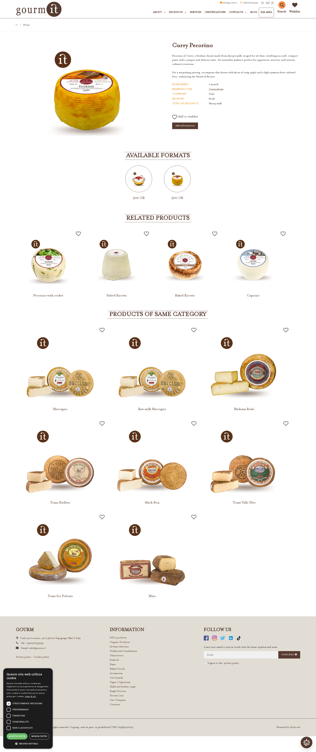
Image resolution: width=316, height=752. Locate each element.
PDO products (118, 637)
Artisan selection (119, 646)
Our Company (118, 700)
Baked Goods (117, 669)
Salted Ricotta (117, 295)
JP (272, 2)
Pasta (113, 664)
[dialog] (28, 708)
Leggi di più (30, 696)
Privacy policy (23, 657)
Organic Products (120, 642)
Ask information (185, 125)
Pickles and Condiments (123, 651)
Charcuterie (116, 655)
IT (262, 2)
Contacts (115, 704)
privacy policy (231, 663)
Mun (152, 596)
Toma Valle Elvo (244, 503)
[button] (28, 743)
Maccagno (60, 409)
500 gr (139, 198)
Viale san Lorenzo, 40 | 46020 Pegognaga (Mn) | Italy (50, 638)
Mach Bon (152, 503)
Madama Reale (244, 409)
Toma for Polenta (60, 596)
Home (26, 25)
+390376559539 (250, 3)
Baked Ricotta (185, 295)
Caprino (253, 295)
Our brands (116, 677)
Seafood (114, 660)
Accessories (116, 673)
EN (268, 2)
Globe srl (295, 727)
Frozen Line (117, 695)
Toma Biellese (60, 503)
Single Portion (118, 691)
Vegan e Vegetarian (120, 682)
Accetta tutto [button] (17, 736)
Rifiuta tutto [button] (39, 736)
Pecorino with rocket (48, 295)
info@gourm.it (230, 3)
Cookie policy (41, 657)
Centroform (216, 89)
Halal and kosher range (123, 686)
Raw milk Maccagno (152, 409)
